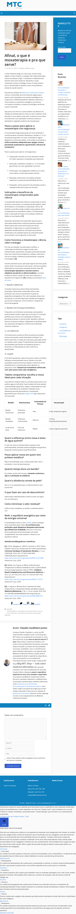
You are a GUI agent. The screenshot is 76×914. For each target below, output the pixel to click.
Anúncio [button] (3, 880)
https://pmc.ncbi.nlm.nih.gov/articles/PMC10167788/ (24, 558)
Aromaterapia (32, 684)
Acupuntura (22, 684)
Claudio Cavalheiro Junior (33, 627)
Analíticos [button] (3, 868)
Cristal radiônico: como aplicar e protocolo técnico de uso (24, 611)
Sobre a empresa (10, 786)
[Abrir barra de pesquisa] (74, 13)
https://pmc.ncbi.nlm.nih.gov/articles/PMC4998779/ (23, 596)
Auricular (9, 609)
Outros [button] (2, 891)
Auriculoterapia (18, 686)
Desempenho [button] (5, 858)
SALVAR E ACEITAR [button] (7, 913)
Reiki (30, 523)
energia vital (28, 393)
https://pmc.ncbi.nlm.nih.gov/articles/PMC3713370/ (23, 579)
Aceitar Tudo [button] (24, 816)
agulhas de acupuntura (21, 693)
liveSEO (54, 803)
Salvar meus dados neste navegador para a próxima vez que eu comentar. (26, 759)
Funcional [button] (3, 849)
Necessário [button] (4, 901)
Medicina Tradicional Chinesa (33, 93)
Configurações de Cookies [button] (9, 816)
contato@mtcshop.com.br (37, 795)
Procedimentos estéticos (32, 686)
